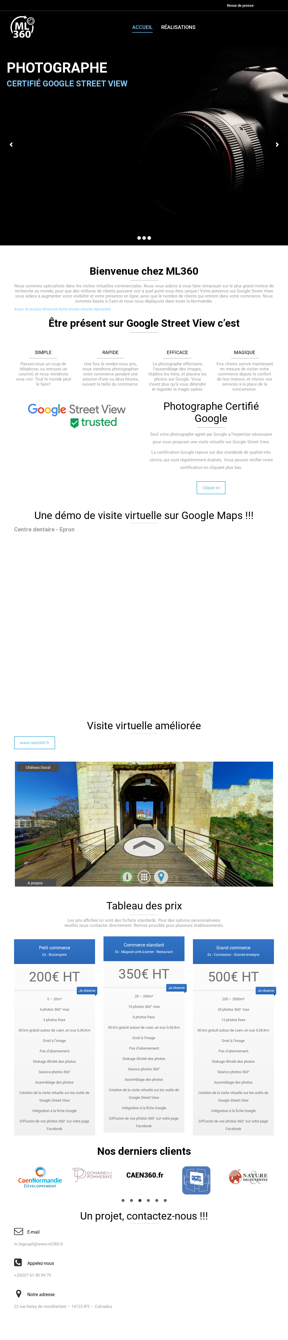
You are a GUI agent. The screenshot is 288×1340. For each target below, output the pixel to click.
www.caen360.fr (34, 743)
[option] (40, 1177)
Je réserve (87, 990)
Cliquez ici (211, 488)
